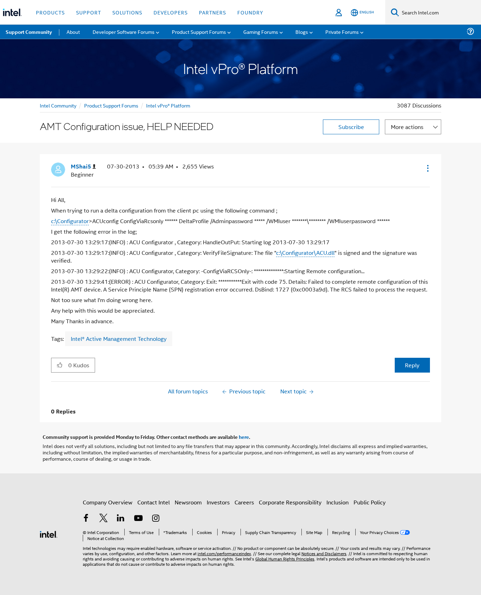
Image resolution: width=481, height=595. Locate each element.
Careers (244, 502)
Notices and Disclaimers (323, 553)
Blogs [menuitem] (301, 31)
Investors (218, 502)
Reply (412, 365)
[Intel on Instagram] (156, 519)
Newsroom (188, 502)
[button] (427, 168)
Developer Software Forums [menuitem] (124, 31)
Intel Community (58, 105)
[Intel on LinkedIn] (121, 519)
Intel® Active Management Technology (119, 339)
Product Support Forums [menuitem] (199, 31)
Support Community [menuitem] (29, 32)
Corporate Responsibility (290, 502)
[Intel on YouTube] (138, 519)
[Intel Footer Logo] (48, 533)
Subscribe (351, 127)
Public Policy (370, 502)
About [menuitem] (73, 31)
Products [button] (50, 12)
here (244, 437)
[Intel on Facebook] (86, 519)
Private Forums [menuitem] (342, 31)
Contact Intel (153, 502)
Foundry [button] (250, 12)
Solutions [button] (127, 12)
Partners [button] (212, 12)
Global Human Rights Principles (284, 558)
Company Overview (107, 502)
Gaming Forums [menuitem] (260, 31)
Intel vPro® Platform (168, 105)
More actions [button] (407, 127)
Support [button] (88, 12)
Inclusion (337, 502)
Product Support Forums (111, 105)
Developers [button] (171, 12)
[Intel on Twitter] (104, 519)
